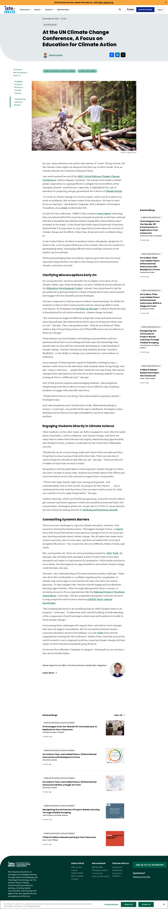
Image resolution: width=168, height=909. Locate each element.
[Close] (164, 904)
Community (97, 873)
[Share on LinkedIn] (117, 55)
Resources (24, 9)
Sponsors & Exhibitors (117, 874)
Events (37, 9)
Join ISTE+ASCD (145, 9)
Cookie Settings (111, 904)
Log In (160, 9)
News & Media (77, 876)
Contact (75, 879)
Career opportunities (77, 871)
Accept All (146, 904)
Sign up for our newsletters (150, 864)
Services (48, 9)
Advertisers (117, 867)
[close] (166, 2)
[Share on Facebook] (111, 55)
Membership (62, 9)
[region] (84, 904)
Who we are (76, 867)
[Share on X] (123, 55)
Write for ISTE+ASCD (100, 876)
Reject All (128, 904)
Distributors (117, 870)
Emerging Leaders (99, 870)
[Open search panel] (119, 9)
